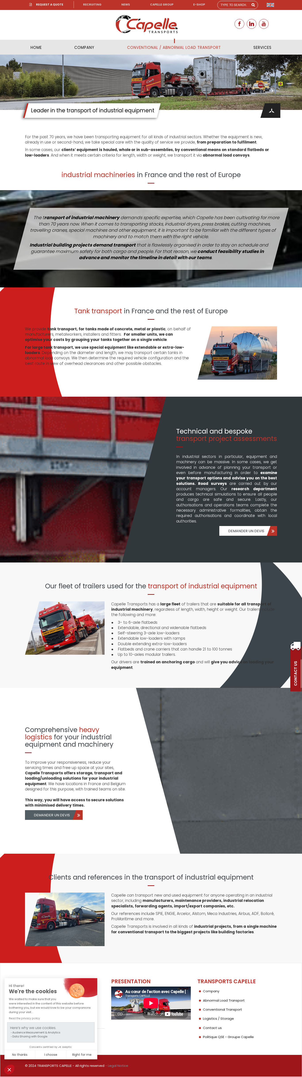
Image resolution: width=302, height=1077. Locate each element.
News (125, 4)
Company (84, 47)
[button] (9, 1069)
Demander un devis (246, 531)
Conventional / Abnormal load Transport (174, 47)
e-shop (199, 4)
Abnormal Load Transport (224, 1000)
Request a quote (49, 4)
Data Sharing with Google (29, 1036)
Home (36, 47)
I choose (50, 1054)
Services (262, 47)
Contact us (212, 1027)
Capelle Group (161, 4)
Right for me (82, 1054)
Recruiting (92, 4)
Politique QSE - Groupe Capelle (228, 1037)
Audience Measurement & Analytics (36, 1032)
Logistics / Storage (218, 1018)
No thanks (19, 1054)
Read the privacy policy (24, 1018)
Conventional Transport (222, 1009)
